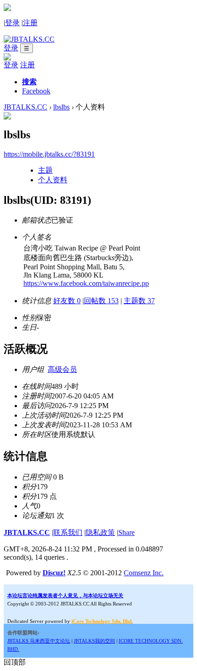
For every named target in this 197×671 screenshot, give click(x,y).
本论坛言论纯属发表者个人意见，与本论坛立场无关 (65, 595)
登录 (12, 23)
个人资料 (52, 180)
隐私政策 (100, 532)
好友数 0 (67, 301)
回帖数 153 (101, 301)
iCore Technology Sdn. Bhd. (102, 621)
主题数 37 (139, 301)
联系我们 (67, 532)
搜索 (29, 82)
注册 (30, 23)
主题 (45, 170)
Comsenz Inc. (144, 573)
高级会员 (62, 369)
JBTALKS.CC (25, 107)
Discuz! (54, 573)
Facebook (36, 91)
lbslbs (61, 107)
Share (126, 532)
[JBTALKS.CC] (29, 39)
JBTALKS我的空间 (94, 641)
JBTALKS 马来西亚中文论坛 (38, 641)
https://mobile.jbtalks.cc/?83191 (49, 154)
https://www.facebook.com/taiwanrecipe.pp (86, 283)
